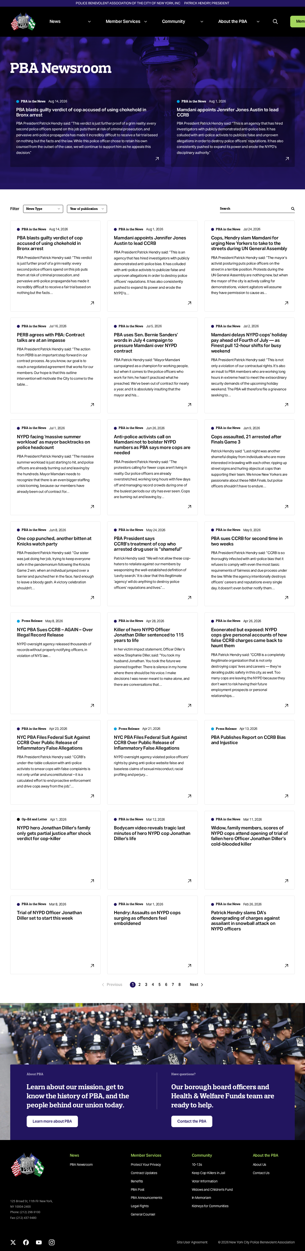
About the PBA (232, 21)
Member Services (123, 21)
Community (173, 21)
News (55, 21)
